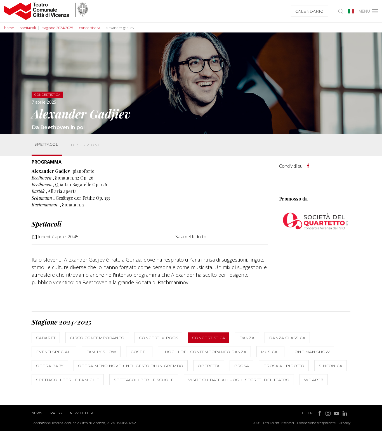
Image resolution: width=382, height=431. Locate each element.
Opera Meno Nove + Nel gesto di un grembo (130, 365)
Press (56, 413)
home (9, 27)
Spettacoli (47, 144)
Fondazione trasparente (316, 423)
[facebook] (308, 166)
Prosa (241, 365)
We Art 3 (313, 379)
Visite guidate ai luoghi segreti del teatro (238, 379)
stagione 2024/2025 (57, 27)
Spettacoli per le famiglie (67, 379)
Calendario (309, 11)
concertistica (89, 27)
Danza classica (287, 337)
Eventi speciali (54, 351)
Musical (270, 351)
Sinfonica (330, 365)
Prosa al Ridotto (283, 365)
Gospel (139, 351)
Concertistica (208, 337)
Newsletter (81, 413)
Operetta (209, 365)
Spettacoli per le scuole (144, 379)
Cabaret (45, 337)
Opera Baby (49, 365)
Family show (101, 351)
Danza (246, 337)
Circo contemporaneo (97, 337)
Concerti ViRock (158, 337)
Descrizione (85, 144)
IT (303, 413)
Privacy (344, 423)
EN (310, 413)
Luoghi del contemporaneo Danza (204, 351)
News (37, 413)
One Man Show (312, 351)
